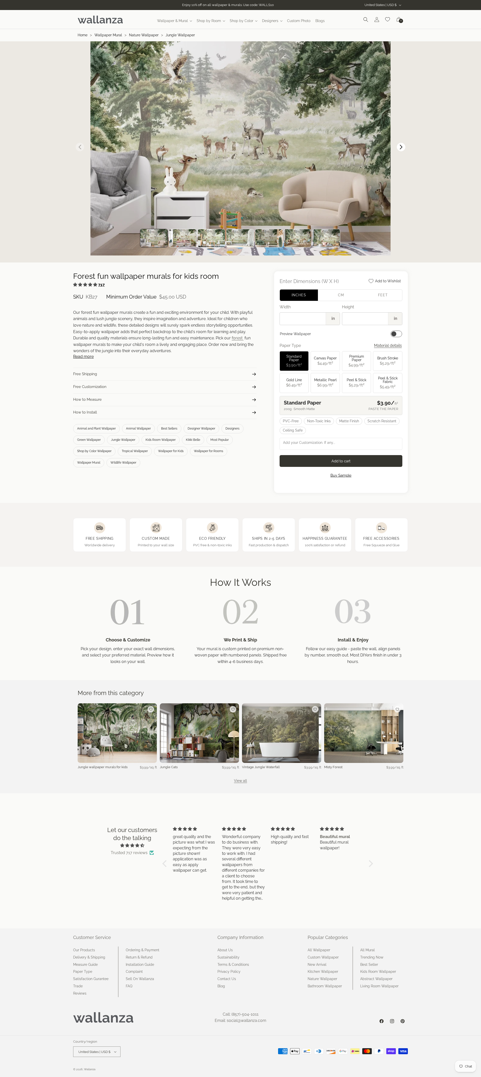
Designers (232, 428)
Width (285, 307)
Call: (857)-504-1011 (241, 1014)
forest (238, 338)
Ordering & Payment (142, 950)
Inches (299, 295)
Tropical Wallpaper (135, 451)
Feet (383, 295)
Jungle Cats (169, 767)
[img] (132, 845)
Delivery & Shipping (89, 957)
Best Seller (369, 965)
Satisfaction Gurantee (90, 979)
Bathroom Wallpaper (325, 986)
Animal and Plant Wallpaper (96, 428)
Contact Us (226, 979)
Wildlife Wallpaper (123, 462)
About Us (225, 950)
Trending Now (371, 957)
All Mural (367, 950)
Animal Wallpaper (138, 428)
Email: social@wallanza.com (240, 1020)
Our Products (84, 950)
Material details (388, 345)
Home (82, 35)
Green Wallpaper (89, 440)
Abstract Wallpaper (376, 979)
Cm (341, 295)
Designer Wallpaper (201, 428)
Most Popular (219, 440)
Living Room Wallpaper (379, 986)
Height (348, 307)
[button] (174, 21)
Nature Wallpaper (144, 35)
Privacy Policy (229, 972)
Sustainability (228, 957)
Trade (78, 986)
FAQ (129, 986)
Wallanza (89, 1069)
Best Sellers (169, 428)
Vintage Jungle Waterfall (261, 767)
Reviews (79, 993)
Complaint (134, 972)
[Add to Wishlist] (151, 709)
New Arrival (317, 965)
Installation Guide (140, 965)
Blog (221, 986)
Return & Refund (139, 957)
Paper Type (82, 972)
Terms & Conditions (233, 965)
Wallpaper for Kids (171, 451)
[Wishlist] (387, 19)
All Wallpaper (319, 950)
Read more (83, 356)
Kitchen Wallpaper (323, 972)
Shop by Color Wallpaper (94, 451)
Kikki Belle (193, 440)
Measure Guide (85, 965)
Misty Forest (333, 767)
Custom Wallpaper (323, 957)
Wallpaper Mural (108, 35)
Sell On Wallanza (140, 979)
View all (240, 781)
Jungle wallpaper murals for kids (103, 767)
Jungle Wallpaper (180, 35)
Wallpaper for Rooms (208, 451)
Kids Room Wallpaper (161, 440)
